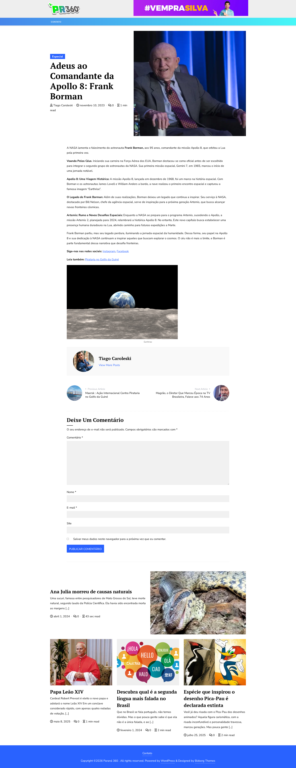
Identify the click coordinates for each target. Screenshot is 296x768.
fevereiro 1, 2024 (131, 730)
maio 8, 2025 (62, 721)
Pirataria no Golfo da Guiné (102, 259)
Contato (147, 753)
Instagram (109, 251)
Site (69, 523)
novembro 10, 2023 (92, 105)
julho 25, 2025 (196, 735)
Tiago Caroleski (63, 105)
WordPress (168, 761)
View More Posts (109, 365)
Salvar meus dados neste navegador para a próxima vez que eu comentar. (119, 539)
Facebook (123, 251)
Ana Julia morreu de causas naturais (91, 591)
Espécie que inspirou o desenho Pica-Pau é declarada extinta (209, 699)
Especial (57, 56)
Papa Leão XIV (67, 692)
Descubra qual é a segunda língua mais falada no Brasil (147, 699)
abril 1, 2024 (62, 616)
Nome (71, 492)
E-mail (72, 507)
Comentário (75, 437)
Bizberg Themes (205, 761)
